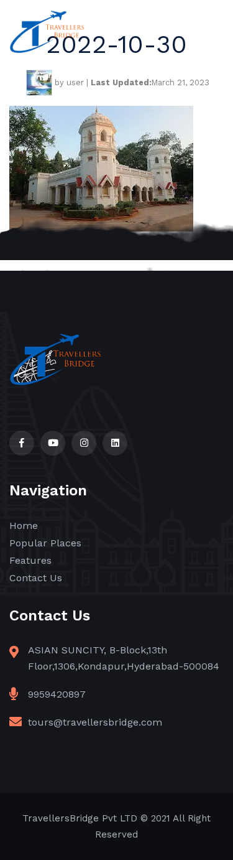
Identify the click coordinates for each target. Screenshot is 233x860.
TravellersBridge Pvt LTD (79, 818)
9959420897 (57, 694)
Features (30, 560)
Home (23, 525)
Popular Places (45, 543)
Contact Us (35, 578)
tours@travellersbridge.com (95, 722)
